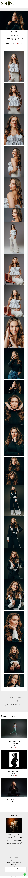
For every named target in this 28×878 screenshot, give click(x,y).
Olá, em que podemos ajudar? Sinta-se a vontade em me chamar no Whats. (14, 869)
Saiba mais (14, 848)
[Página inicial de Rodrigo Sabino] (8, 4)
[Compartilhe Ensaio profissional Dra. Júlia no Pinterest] (17, 701)
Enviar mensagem (14, 859)
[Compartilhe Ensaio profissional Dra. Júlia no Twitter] (15, 701)
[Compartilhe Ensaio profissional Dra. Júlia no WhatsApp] (12, 701)
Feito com (14, 876)
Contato (14, 871)
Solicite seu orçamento (14, 704)
